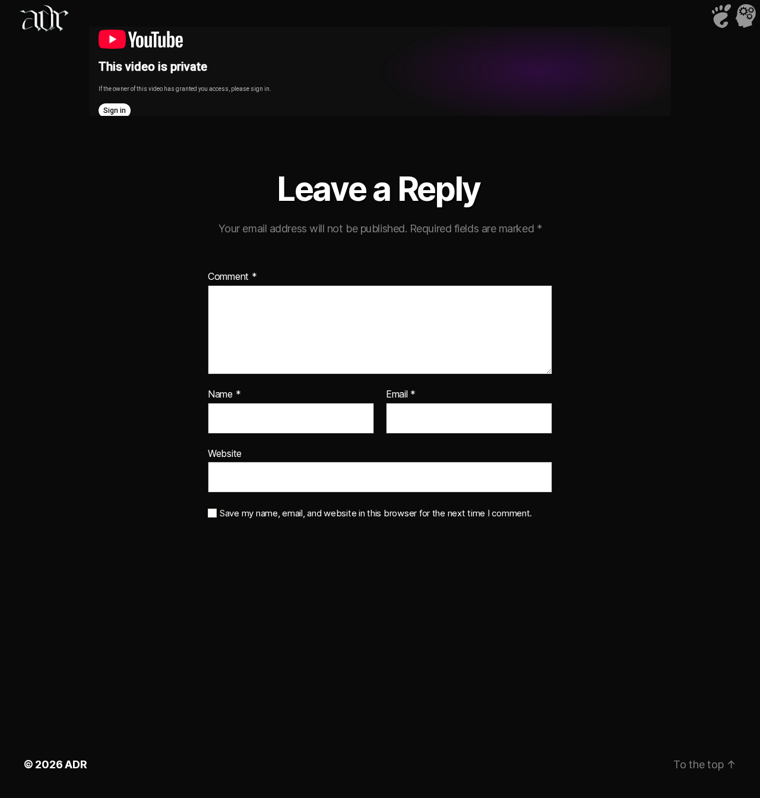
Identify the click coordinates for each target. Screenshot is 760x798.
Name (224, 394)
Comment (232, 277)
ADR (76, 764)
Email (401, 394)
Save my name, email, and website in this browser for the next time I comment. (376, 513)
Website (225, 453)
